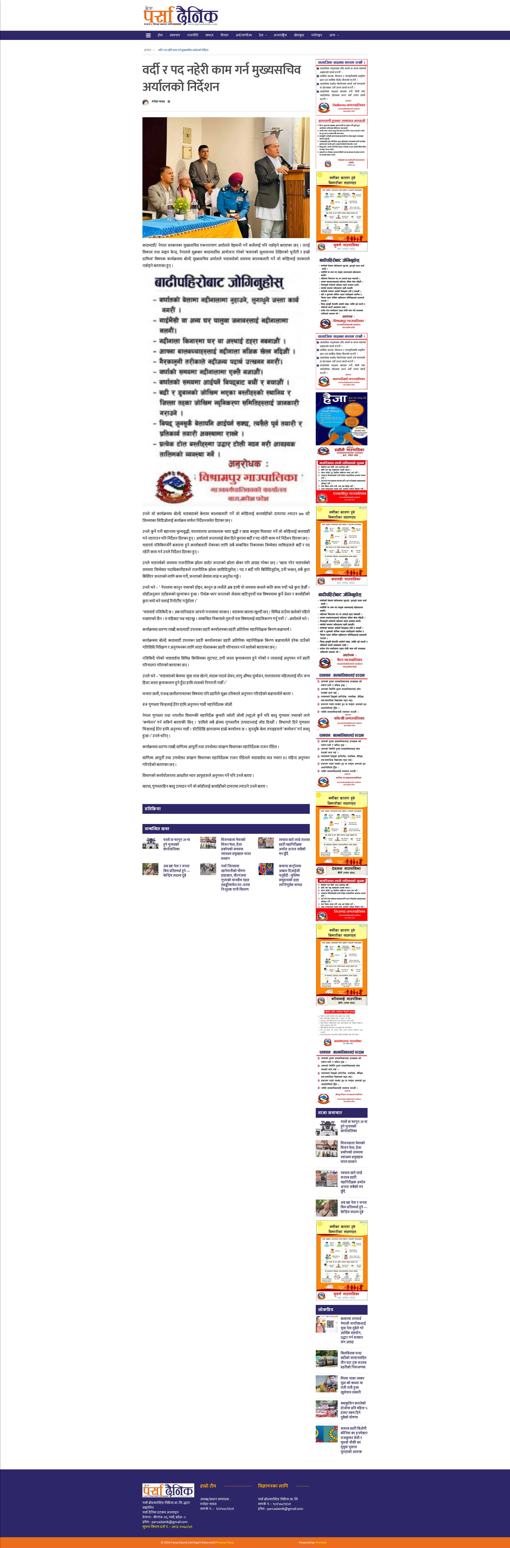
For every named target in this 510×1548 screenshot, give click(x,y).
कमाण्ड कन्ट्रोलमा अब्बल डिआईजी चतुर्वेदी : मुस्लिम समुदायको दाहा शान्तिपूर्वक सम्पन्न (290, 875)
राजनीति (192, 35)
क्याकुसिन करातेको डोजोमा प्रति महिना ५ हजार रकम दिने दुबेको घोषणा (354, 1410)
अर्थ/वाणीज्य (244, 35)
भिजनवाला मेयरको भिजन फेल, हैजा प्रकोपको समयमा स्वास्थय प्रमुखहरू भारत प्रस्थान (236, 849)
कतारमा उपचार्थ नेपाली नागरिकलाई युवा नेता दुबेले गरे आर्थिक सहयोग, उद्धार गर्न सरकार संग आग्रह (353, 1330)
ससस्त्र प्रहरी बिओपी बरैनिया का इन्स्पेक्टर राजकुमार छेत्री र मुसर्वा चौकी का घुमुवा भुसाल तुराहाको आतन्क (354, 1440)
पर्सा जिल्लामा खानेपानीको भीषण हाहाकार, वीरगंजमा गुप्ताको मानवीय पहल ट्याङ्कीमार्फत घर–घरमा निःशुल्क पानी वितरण (235, 878)
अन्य (332, 35)
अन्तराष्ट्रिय (280, 35)
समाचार (175, 35)
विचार (225, 35)
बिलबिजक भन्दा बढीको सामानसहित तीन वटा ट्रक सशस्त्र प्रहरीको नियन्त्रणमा (353, 1360)
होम (160, 35)
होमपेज (148, 50)
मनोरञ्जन (316, 35)
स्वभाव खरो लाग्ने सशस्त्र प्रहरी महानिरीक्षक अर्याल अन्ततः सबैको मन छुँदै (294, 847)
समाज (209, 35)
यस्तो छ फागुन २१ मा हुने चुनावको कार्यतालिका (176, 844)
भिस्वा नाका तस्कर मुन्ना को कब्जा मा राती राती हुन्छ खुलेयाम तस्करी (352, 1386)
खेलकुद (299, 35)
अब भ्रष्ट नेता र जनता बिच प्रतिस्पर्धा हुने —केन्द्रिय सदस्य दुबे (176, 871)
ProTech (321, 1542)
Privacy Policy (225, 1542)
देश (261, 35)
